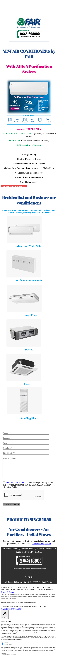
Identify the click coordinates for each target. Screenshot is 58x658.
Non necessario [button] (5, 642)
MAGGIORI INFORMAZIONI (11, 609)
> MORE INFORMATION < (14, 186)
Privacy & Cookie (7, 592)
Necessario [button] (4, 633)
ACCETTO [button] (43, 606)
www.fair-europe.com (41, 543)
